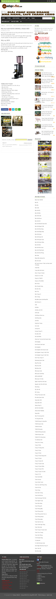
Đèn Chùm (37, 283)
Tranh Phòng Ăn (38, 506)
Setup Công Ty (38, 405)
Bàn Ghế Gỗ (37, 221)
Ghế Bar (37, 307)
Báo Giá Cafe (38, 260)
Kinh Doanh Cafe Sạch (40, 344)
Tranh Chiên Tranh (39, 482)
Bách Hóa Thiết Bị (39, 199)
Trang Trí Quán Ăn (39, 461)
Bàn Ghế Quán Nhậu (39, 242)
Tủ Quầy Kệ (37, 540)
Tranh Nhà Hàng (38, 503)
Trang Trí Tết (38, 474)
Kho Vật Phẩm (38, 336)
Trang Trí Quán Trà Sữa (40, 471)
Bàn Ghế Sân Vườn (39, 247)
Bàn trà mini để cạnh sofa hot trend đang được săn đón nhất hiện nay (47, 133)
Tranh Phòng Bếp (39, 508)
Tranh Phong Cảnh (39, 511)
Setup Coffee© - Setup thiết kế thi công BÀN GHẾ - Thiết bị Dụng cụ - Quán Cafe (32, 595)
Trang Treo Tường (39, 442)
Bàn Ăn (36, 202)
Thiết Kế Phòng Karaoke (40, 431)
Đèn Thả (37, 291)
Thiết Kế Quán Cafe (39, 434)
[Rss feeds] (54, 1)
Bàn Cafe (37, 207)
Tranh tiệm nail (38, 527)
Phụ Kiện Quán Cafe (39, 397)
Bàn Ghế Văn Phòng (39, 252)
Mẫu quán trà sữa (39, 378)
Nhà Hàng (37, 386)
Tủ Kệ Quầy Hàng (39, 537)
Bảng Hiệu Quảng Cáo (40, 258)
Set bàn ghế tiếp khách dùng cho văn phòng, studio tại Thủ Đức (47, 113)
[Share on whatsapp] (19, 109)
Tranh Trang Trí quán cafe (41, 529)
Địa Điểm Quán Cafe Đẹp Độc (41, 299)
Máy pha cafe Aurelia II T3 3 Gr (25, 145)
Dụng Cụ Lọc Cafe (39, 275)
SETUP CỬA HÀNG (39, 408)
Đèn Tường (37, 296)
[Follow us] (52, 1)
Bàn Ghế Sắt (37, 244)
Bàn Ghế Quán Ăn (39, 236)
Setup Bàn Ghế (38, 402)
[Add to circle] (50, 1)
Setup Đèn (37, 413)
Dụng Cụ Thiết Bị (38, 278)
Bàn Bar (36, 205)
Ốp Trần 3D (37, 389)
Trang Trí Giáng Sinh (39, 447)
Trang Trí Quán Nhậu (39, 466)
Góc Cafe (37, 325)
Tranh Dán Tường (39, 492)
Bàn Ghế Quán (38, 234)
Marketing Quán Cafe (39, 360)
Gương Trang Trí (38, 331)
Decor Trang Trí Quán (39, 272)
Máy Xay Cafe (38, 365)
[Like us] (48, 1)
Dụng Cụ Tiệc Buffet (39, 280)
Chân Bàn (37, 267)
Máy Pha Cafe (38, 363)
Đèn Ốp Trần (38, 288)
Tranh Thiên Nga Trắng (40, 524)
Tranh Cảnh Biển (38, 476)
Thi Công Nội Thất (39, 418)
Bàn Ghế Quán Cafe (39, 239)
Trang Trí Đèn (38, 445)
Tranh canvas (38, 479)
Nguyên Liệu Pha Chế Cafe (41, 384)
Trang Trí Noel (38, 453)
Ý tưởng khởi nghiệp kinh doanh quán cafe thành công (47, 107)
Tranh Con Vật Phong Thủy (41, 484)
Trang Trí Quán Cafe (39, 463)
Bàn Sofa (37, 255)
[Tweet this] (13, 109)
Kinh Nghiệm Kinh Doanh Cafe (41, 349)
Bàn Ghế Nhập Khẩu (39, 231)
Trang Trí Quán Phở (39, 468)
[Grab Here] (20, 21)
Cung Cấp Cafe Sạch (39, 270)
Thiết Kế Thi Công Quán (40, 437)
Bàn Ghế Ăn (37, 210)
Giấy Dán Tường (38, 323)
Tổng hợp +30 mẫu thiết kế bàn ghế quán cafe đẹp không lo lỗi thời (48, 81)
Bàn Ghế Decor (38, 218)
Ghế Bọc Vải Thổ (38, 310)
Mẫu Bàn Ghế (38, 368)
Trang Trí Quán (38, 458)
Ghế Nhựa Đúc (38, 318)
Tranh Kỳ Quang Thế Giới (40, 498)
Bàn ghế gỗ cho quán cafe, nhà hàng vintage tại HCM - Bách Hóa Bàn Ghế (48, 74)
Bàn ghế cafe (38, 215)
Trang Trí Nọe (38, 450)
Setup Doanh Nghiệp (39, 410)
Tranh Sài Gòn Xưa (39, 521)
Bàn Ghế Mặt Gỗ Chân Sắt (41, 223)
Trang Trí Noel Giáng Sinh (40, 455)
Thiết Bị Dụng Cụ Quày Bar (41, 421)
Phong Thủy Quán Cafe (40, 394)
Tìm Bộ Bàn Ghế (38, 439)
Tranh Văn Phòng (39, 535)
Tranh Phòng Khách (39, 516)
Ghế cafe (37, 312)
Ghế (36, 304)
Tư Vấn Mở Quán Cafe (40, 543)
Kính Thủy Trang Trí (39, 357)
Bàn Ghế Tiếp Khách (39, 250)
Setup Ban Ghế (38, 400)
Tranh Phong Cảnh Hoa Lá (41, 513)
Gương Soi (37, 328)
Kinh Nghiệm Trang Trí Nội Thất (42, 352)
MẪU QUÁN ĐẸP (38, 376)
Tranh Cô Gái (38, 487)
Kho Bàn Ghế (38, 333)
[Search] (53, 18)
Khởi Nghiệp (37, 341)
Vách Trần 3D (38, 548)
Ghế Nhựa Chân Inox (39, 315)
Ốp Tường (37, 392)
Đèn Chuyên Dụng (39, 286)
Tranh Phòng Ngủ (39, 519)
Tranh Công (37, 490)
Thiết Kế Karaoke (38, 429)
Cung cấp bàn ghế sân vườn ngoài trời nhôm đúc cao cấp (48, 126)
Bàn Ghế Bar (38, 213)
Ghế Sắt (37, 320)
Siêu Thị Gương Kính (39, 415)
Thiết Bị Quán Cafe (39, 423)
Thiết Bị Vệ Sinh (38, 426)
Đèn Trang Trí (38, 294)
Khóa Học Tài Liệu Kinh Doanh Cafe (43, 339)
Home (3, 18)
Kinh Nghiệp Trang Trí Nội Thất (41, 355)
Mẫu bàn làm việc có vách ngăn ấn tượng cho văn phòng (48, 100)
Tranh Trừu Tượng (39, 532)
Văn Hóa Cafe (38, 551)
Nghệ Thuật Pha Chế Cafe (40, 381)
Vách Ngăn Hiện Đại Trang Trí (41, 545)
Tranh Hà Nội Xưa (39, 495)
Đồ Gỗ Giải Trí (38, 302)
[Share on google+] (10, 109)
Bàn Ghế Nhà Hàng (39, 228)
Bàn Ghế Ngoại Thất (39, 226)
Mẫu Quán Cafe (38, 370)
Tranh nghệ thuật (39, 500)
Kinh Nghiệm (37, 347)
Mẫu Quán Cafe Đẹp (39, 373)
